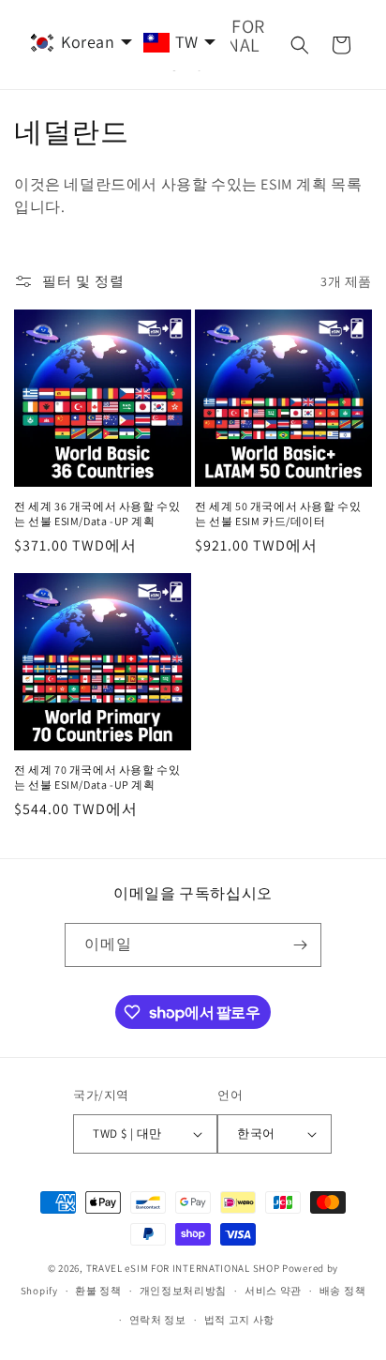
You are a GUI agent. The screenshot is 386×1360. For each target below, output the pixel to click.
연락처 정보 (157, 1319)
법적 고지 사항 (239, 1319)
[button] (299, 45)
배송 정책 (342, 1290)
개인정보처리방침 (184, 1290)
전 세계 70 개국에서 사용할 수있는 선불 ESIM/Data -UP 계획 (97, 777)
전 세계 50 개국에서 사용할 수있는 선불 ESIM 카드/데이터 (278, 513)
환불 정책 (98, 1290)
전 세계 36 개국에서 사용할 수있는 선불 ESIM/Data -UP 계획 (97, 513)
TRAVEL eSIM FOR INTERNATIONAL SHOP (183, 1268)
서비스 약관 (273, 1290)
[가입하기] (299, 945)
